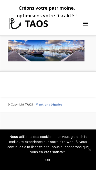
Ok (48, 160)
